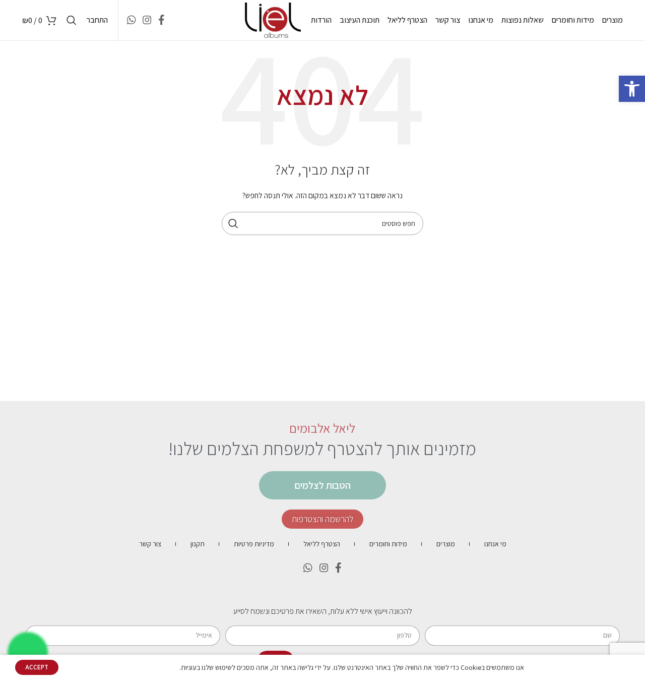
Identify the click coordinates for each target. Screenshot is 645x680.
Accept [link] (36, 667)
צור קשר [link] (150, 543)
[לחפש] (233, 223)
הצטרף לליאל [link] (321, 543)
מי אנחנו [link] (495, 543)
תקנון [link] (197, 543)
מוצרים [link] (445, 543)
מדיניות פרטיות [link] (254, 543)
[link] (632, 89)
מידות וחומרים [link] (388, 543)
